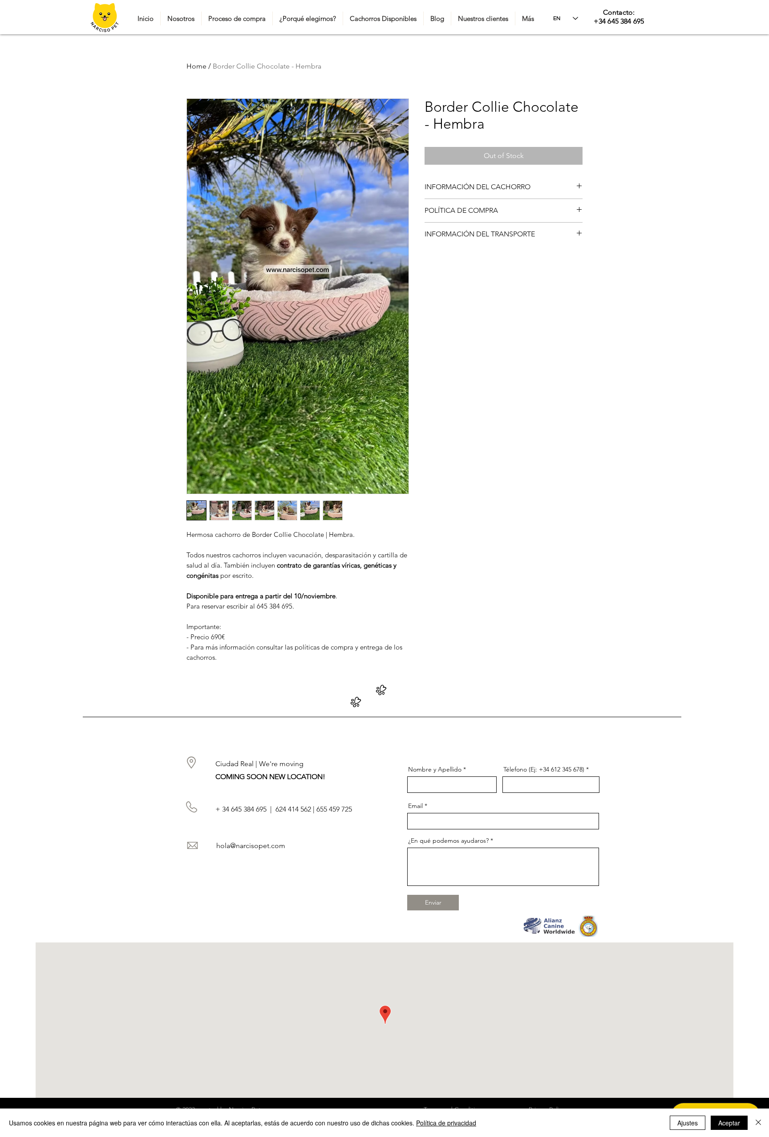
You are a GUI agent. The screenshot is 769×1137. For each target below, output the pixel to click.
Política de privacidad (446, 1122)
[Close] (758, 1123)
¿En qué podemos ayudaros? (448, 840)
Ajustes (687, 1122)
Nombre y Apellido (434, 769)
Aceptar (729, 1122)
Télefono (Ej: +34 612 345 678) (543, 769)
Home (196, 66)
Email (415, 806)
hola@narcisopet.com (250, 845)
